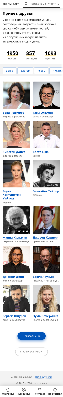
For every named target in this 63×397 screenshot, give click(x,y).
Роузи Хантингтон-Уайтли (12, 194)
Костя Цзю (41, 152)
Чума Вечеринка (45, 316)
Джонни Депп (13, 277)
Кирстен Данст (14, 152)
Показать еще (32, 336)
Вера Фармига (13, 113)
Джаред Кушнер (45, 237)
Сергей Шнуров (14, 316)
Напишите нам (43, 376)
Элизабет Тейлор (46, 191)
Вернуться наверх (32, 351)
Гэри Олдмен (43, 113)
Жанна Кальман (15, 237)
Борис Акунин (43, 277)
